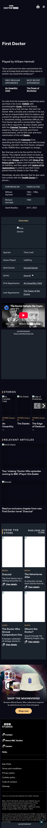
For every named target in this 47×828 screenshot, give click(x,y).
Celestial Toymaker (19, 127)
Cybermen (26, 140)
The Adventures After (33, 576)
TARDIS (25, 104)
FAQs (4, 752)
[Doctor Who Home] (11, 5)
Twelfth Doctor (28, 177)
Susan (19, 106)
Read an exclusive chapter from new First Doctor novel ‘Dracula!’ (22, 510)
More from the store (36, 531)
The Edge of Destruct (38, 425)
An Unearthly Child (33, 283)
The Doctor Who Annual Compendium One (12, 631)
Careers (8, 746)
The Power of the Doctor (33, 89)
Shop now (24, 711)
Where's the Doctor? (31, 630)
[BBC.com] (7, 727)
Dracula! (6, 574)
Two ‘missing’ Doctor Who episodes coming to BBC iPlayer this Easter (21, 472)
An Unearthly (7, 425)
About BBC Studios (14, 740)
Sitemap (6, 786)
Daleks (27, 135)
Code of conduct (9, 782)
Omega (15, 160)
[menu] (44, 6)
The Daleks (23, 423)
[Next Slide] (43, 406)
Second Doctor (31, 267)
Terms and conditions (12, 768)
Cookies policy (8, 777)
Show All (27, 276)
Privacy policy (8, 773)
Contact (8, 735)
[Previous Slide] (37, 406)
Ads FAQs (6, 764)
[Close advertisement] (41, 822)
